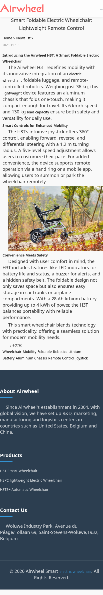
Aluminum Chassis (31, 358)
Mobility (29, 351)
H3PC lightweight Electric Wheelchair (31, 480)
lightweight (12, 93)
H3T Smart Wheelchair (19, 470)
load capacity (38, 112)
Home (7, 38)
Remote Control (61, 358)
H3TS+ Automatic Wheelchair (24, 489)
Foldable (45, 351)
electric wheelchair (75, 571)
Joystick (82, 358)
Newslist (23, 38)
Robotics (60, 351)
